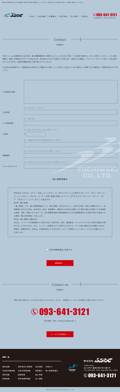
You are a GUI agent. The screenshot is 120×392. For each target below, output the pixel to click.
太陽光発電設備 (24, 370)
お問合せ (84, 16)
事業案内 (52, 16)
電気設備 (6, 366)
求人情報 (74, 16)
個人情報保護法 (51, 370)
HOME (32, 16)
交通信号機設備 (8, 370)
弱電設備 (6, 378)
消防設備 (6, 374)
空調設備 (21, 374)
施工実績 (63, 16)
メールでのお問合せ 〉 (61, 334)
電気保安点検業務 (25, 366)
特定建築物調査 (24, 378)
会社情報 (41, 16)
